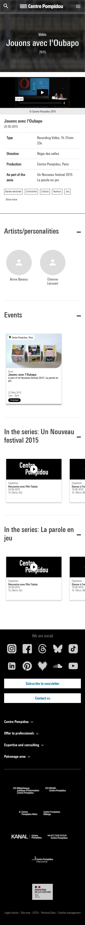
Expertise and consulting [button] (22, 745)
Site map (26, 912)
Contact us (42, 698)
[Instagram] (11, 650)
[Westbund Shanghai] (61, 840)
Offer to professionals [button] (19, 733)
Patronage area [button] (15, 756)
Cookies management (69, 912)
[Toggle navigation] (78, 6)
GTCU (36, 912)
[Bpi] (29, 792)
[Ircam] (58, 792)
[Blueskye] (57, 650)
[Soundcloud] (57, 667)
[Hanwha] (42, 864)
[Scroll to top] (75, 915)
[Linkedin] (11, 667)
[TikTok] (73, 650)
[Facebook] (27, 650)
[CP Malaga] (55, 816)
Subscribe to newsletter (42, 683)
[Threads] (42, 650)
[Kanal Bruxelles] (30, 840)
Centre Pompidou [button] (17, 721)
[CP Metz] (31, 816)
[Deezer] (42, 667)
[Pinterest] (27, 667)
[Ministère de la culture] (42, 892)
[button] (42, 232)
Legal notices (12, 912)
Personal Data (48, 912)
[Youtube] (73, 667)
